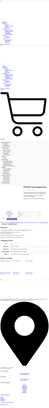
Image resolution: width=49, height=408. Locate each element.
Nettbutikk (5, 29)
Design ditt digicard (7, 161)
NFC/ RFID (7, 28)
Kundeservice (7, 36)
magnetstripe (42, 222)
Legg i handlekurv (12, 219)
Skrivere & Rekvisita (6, 175)
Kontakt (4, 35)
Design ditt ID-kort (7, 164)
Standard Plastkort (5, 182)
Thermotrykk (42, 193)
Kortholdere (7, 32)
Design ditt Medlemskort (8, 165)
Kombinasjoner (6, 151)
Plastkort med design (9, 31)
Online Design (4, 159)
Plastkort (3, 167)
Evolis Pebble (6, 178)
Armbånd (5, 144)
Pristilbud (7, 37)
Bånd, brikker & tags (6, 142)
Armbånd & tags (8, 33)
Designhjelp (5, 22)
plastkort (46, 222)
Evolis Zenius (6, 181)
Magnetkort (5, 172)
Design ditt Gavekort (8, 162)
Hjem (4, 21)
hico (36, 222)
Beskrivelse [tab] (4, 224)
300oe (30, 222)
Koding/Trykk (9, 211)
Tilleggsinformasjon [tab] (12, 224)
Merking (3, 156)
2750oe (27, 222)
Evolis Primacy (6, 179)
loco (38, 222)
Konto (4, 38)
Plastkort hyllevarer (9, 30)
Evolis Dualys (6, 176)
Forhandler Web (8, 39)
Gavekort (7, 24)
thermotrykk (23, 230)
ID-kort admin (8, 40)
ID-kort (6, 26)
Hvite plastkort (6, 170)
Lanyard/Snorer (6, 154)
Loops (4, 158)
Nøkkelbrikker (6, 145)
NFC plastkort (6, 173)
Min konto (7, 42)
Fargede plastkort (7, 168)
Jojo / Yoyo (5, 148)
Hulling (9, 215)
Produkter (5, 23)
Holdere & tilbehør (5, 147)
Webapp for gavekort (9, 25)
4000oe (33, 222)
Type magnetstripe (9, 213)
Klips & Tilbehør (7, 150)
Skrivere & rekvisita (9, 34)
